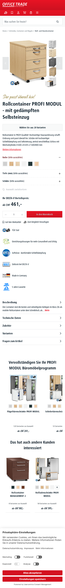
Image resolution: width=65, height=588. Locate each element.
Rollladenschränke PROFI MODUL (47, 494)
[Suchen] (57, 21)
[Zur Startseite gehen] (15, 5)
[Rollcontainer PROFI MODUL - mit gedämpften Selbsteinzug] (32, 63)
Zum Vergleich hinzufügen (38, 222)
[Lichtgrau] (10, 406)
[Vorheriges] (6, 63)
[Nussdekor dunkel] (23, 487)
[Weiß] (25, 406)
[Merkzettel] (12, 12)
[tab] (32, 306)
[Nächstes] (59, 63)
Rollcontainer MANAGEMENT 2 (18, 494)
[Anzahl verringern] (6, 214)
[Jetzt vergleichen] (6, 12)
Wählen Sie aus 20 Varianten (32, 127)
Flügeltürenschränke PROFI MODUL (23, 411)
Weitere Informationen (12, 149)
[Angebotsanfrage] (31, 12)
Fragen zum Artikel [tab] (12, 341)
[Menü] (37, 12)
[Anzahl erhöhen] (22, 214)
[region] (32, 63)
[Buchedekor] (15, 406)
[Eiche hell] (36, 406)
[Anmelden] (18, 12)
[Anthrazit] (30, 406)
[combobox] (28, 21)
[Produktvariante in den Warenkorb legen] (57, 487)
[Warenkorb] (24, 12)
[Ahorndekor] (20, 406)
